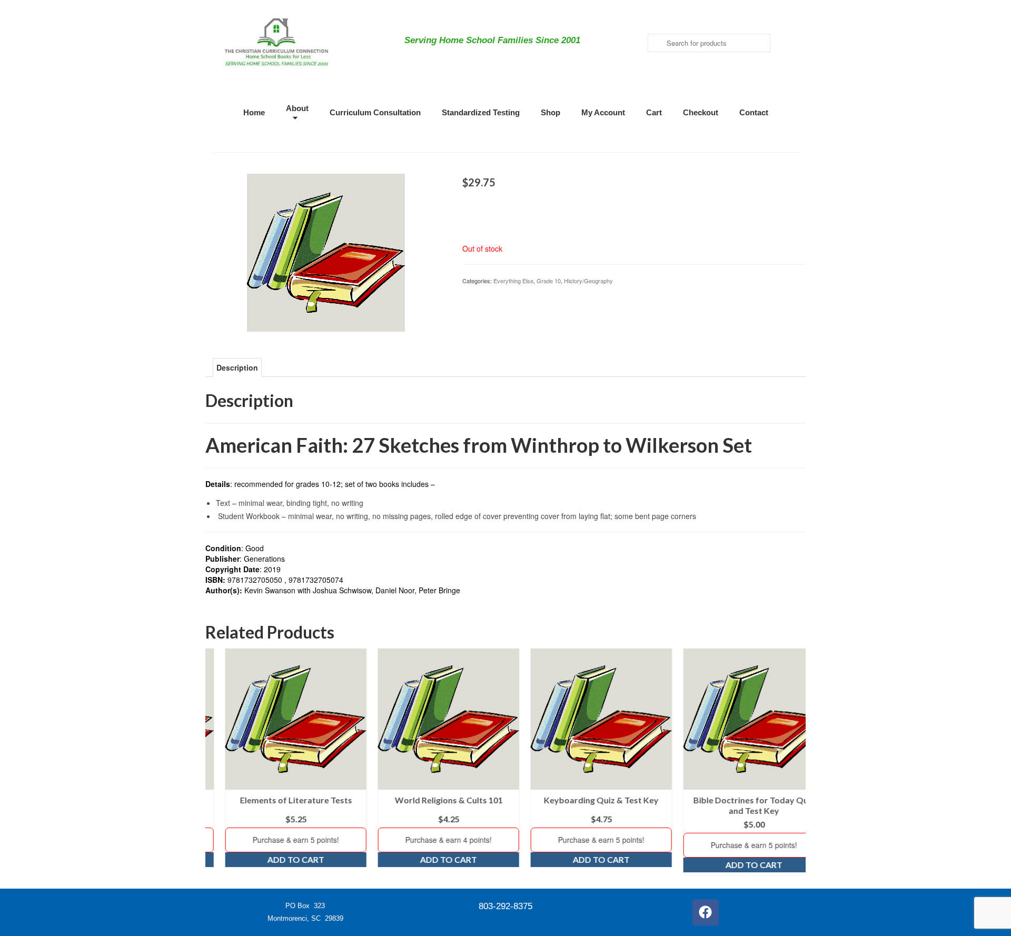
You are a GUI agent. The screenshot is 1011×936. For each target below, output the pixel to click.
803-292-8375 (505, 906)
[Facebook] (705, 912)
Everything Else (513, 280)
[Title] (326, 251)
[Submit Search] (655, 43)
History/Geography (588, 280)
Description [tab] (237, 367)
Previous (214, 760)
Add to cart (276, 859)
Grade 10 (549, 280)
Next (796, 760)
